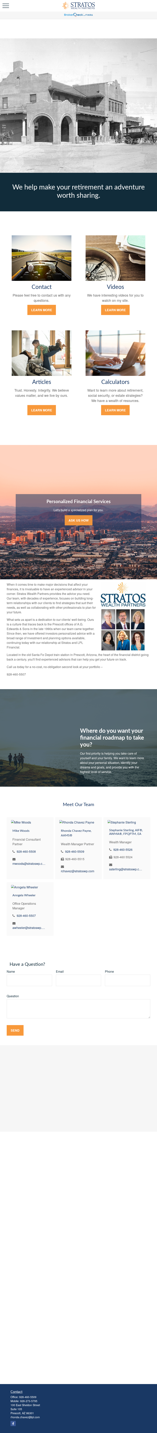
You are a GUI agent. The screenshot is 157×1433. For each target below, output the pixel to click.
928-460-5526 (122, 849)
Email (60, 971)
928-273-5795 (28, 1401)
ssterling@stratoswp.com (126, 869)
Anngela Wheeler (24, 895)
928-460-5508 (26, 851)
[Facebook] (13, 1423)
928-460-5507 (26, 915)
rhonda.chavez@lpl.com (25, 1417)
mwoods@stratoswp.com (29, 863)
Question (13, 996)
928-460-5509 (74, 851)
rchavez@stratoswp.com (77, 871)
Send (15, 1030)
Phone (109, 971)
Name (11, 971)
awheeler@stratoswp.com (29, 927)
